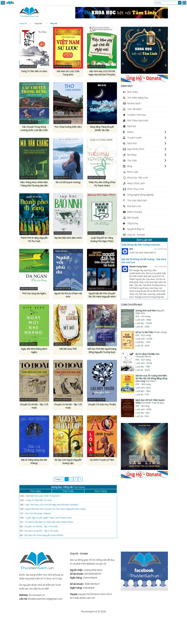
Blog (129, 166)
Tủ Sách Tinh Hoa (136, 115)
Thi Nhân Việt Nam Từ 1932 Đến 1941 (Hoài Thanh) (49, 522)
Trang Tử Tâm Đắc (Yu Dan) (34, 71)
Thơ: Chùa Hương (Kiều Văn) (68, 126)
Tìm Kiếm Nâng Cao (137, 97)
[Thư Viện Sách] (10, 4)
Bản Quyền (133, 217)
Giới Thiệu (132, 92)
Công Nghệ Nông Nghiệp (140, 194)
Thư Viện (132, 160)
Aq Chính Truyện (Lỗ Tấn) (102, 459)
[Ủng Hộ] (144, 81)
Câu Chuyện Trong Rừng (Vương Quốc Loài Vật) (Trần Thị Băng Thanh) (34, 130)
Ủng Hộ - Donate (136, 234)
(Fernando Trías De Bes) (150, 401)
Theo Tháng (100, 491)
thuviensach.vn (37, 595)
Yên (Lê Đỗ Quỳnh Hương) (68, 182)
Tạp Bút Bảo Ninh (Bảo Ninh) (68, 237)
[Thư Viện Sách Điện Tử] (144, 589)
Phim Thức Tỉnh (135, 189)
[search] (179, 3)
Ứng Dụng (132, 223)
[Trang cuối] (80, 479)
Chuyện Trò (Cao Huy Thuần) (102, 404)
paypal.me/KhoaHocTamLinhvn (95, 594)
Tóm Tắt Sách (134, 109)
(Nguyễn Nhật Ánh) (149, 312)
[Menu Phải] (184, 4)
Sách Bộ (131, 126)
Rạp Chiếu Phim (135, 149)
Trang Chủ (23, 23)
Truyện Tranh (134, 137)
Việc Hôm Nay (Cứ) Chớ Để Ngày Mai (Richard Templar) (51, 504)
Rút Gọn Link (134, 206)
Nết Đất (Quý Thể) (68, 348)
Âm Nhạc (132, 155)
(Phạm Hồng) (151, 332)
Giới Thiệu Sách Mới (137, 120)
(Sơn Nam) (151, 378)
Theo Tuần (68, 491)
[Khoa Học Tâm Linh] (144, 72)
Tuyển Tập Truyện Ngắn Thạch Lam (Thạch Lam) (48, 517)
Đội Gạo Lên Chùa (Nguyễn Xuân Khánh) (43, 535)
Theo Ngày (35, 491)
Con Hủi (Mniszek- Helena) (38, 513)
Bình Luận (132, 172)
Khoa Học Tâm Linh (137, 177)
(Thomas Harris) (147, 355)
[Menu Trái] (3, 4)
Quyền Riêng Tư (135, 229)
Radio (130, 132)
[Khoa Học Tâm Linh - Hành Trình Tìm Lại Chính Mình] (144, 469)
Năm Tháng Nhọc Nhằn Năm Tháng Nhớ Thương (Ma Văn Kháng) (34, 185)
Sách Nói (132, 143)
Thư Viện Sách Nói (137, 200)
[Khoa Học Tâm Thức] (121, 17)
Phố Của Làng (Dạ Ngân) (34, 293)
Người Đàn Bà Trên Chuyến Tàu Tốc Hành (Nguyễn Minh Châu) (102, 296)
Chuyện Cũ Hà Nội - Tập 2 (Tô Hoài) (41, 530)
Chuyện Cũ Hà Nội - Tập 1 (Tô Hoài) (41, 526)
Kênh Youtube (134, 212)
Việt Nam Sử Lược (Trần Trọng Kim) (43, 496)
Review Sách (134, 103)
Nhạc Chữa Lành (136, 183)
